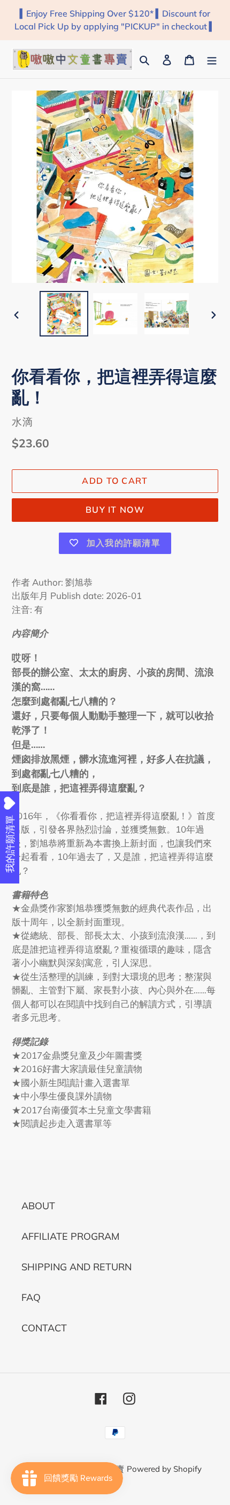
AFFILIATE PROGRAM (70, 1236)
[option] (64, 313)
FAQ (31, 1297)
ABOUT (38, 1206)
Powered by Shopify (164, 1469)
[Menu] (212, 59)
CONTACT (44, 1328)
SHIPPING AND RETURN (76, 1267)
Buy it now (115, 509)
